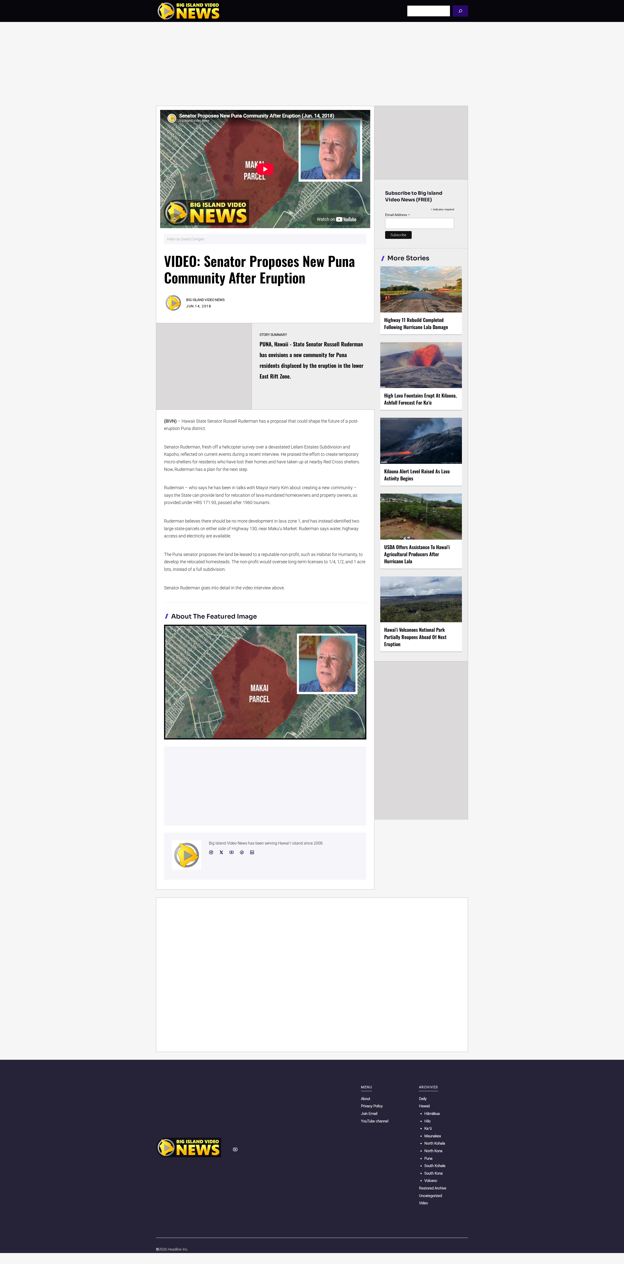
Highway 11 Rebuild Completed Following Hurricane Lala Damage (416, 323)
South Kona (433, 1173)
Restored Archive (432, 1188)
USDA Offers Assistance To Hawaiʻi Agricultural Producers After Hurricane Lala (417, 554)
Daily (423, 1099)
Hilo (427, 1121)
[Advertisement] (312, 64)
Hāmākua (432, 1113)
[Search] (460, 10)
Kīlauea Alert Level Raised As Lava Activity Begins (417, 474)
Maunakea (432, 1136)
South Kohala (434, 1166)
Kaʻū (428, 1128)
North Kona (433, 1151)
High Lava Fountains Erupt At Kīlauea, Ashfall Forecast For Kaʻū (420, 399)
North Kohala (434, 1143)
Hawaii (424, 1106)
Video (423, 1203)
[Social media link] (211, 852)
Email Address (397, 215)
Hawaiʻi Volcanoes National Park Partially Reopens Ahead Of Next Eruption (415, 636)
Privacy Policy (372, 1106)
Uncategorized (430, 1196)
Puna (428, 1158)
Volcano (430, 1180)
